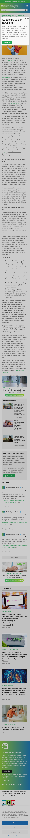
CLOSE (27, 18)
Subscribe (7, 42)
